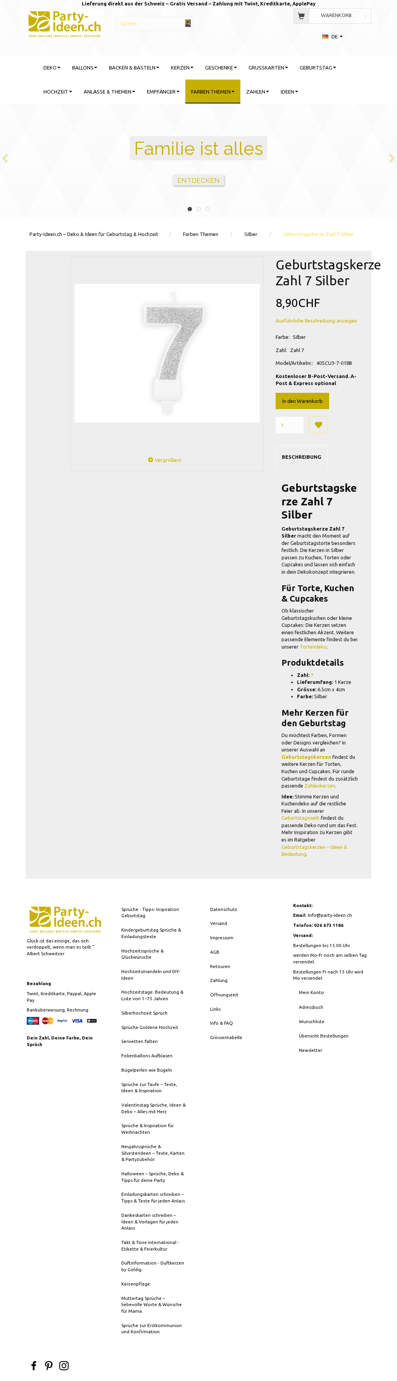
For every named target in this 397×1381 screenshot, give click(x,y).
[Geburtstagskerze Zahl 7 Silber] (166, 353)
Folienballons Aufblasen (147, 1055)
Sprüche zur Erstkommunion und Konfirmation (151, 1328)
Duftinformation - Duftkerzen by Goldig (152, 1266)
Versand (218, 923)
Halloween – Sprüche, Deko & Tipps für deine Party (152, 1177)
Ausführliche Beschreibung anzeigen (316, 320)
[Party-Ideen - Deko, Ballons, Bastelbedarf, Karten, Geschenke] (64, 23)
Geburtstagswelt (300, 818)
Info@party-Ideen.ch (330, 915)
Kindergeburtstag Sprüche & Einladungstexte (151, 933)
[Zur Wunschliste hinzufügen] (318, 425)
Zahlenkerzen (319, 785)
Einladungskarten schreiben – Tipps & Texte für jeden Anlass (153, 1197)
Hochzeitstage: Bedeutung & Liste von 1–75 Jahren (152, 995)
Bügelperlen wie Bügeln (146, 1069)
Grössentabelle (226, 1037)
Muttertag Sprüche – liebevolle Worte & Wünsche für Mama (151, 1304)
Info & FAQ (221, 1022)
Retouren (220, 966)
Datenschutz (223, 909)
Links (215, 1008)
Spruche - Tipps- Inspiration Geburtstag (150, 912)
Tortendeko (313, 646)
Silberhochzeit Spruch (144, 1012)
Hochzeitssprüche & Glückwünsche (142, 954)
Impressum (221, 937)
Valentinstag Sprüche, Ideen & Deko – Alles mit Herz (153, 1108)
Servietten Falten (139, 1041)
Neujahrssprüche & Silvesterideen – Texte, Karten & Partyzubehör (153, 1153)
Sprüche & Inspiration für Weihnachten (147, 1129)
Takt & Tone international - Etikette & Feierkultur (150, 1245)
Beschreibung (301, 457)
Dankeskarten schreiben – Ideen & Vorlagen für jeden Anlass (149, 1221)
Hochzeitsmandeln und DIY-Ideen (150, 974)
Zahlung (219, 980)
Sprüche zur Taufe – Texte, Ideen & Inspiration (149, 1087)
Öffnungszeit (224, 994)
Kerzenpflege (135, 1283)
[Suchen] (188, 23)
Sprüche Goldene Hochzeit (149, 1027)
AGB (214, 951)
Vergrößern (168, 460)
